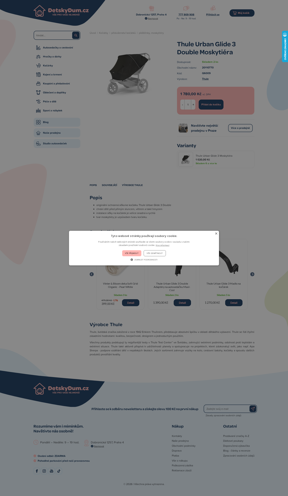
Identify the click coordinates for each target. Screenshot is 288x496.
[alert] (144, 248)
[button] (144, 259)
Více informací (162, 245)
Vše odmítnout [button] (155, 253)
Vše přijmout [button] (131, 253)
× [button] (216, 233)
